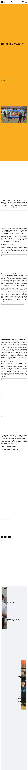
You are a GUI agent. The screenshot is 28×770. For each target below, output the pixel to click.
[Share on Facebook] (5, 537)
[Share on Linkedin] (7, 537)
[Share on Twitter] (2, 537)
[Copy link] (10, 537)
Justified (4, 80)
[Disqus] (14, 750)
